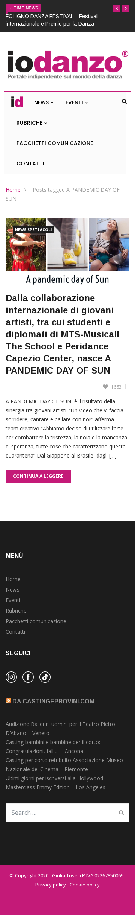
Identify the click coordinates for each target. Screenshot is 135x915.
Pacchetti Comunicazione (54, 143)
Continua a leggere (38, 476)
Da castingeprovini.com (53, 701)
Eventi (75, 102)
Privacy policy (50, 884)
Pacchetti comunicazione (36, 621)
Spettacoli (39, 229)
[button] (116, 8)
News (42, 102)
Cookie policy (85, 884)
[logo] (67, 79)
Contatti (30, 163)
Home (13, 189)
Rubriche (30, 123)
